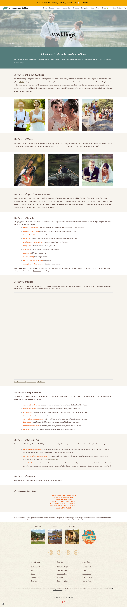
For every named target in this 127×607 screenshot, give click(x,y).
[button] (125, 8)
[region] (63, 3)
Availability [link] (66, 8)
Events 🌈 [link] (105, 8)
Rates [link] (58, 8)
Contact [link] (51, 8)
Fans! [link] (98, 8)
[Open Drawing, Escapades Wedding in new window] (110, 294)
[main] (63, 29)
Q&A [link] (92, 8)
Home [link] (45, 8)
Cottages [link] (76, 8)
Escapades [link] (84, 8)
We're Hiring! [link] (117, 8)
